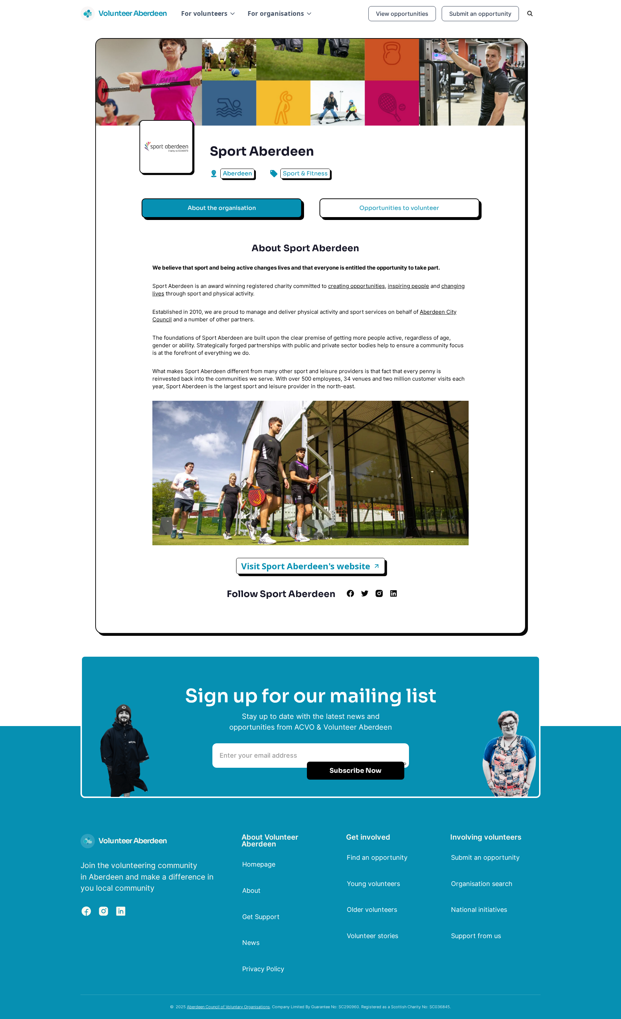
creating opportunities (356, 286)
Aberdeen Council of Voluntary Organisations (228, 1006)
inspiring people (408, 286)
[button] (208, 13)
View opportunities (402, 13)
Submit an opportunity (480, 13)
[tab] (222, 208)
